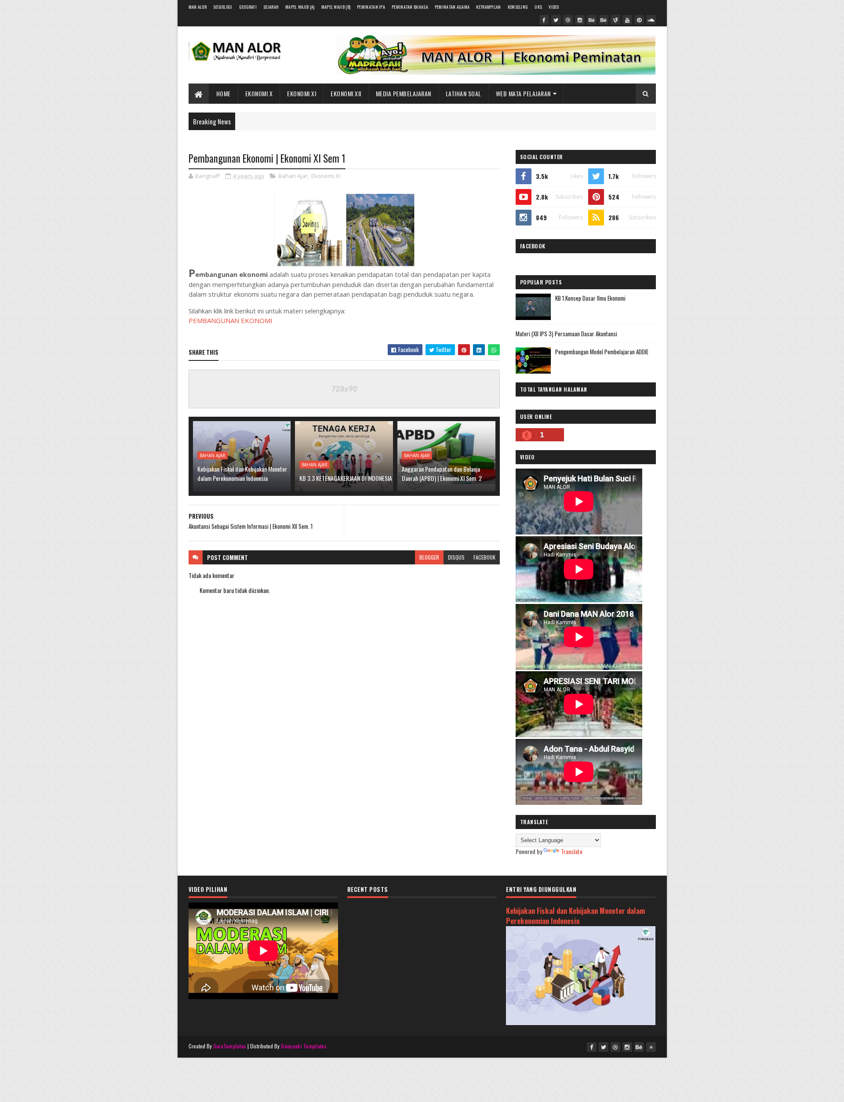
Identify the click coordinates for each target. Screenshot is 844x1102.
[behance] (592, 20)
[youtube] (627, 20)
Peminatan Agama (452, 7)
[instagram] (580, 20)
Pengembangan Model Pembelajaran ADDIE (601, 351)
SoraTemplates (230, 1046)
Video (554, 7)
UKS (538, 7)
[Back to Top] (651, 1047)
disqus (456, 557)
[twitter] (556, 20)
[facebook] (544, 20)
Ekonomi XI (301, 93)
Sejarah (271, 7)
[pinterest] (639, 20)
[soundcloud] (651, 20)
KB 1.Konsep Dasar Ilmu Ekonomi (590, 298)
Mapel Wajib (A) (300, 7)
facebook (484, 557)
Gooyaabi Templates (303, 1046)
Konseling (518, 7)
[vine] (615, 20)
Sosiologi (223, 7)
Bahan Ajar (293, 176)
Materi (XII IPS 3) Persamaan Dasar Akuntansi (566, 333)
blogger (429, 557)
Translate (571, 851)
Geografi (248, 7)
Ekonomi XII (346, 93)
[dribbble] (568, 20)
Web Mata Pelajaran (523, 93)
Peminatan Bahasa (410, 7)
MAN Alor (198, 7)
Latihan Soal (463, 93)
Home (223, 93)
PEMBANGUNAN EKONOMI (231, 320)
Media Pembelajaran (403, 93)
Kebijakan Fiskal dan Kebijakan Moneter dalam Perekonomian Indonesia (242, 473)
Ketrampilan (488, 7)
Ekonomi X (259, 93)
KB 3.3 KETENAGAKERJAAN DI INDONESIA (345, 478)
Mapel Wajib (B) (336, 7)
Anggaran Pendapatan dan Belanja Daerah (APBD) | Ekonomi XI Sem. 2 (442, 473)
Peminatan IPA (371, 7)
